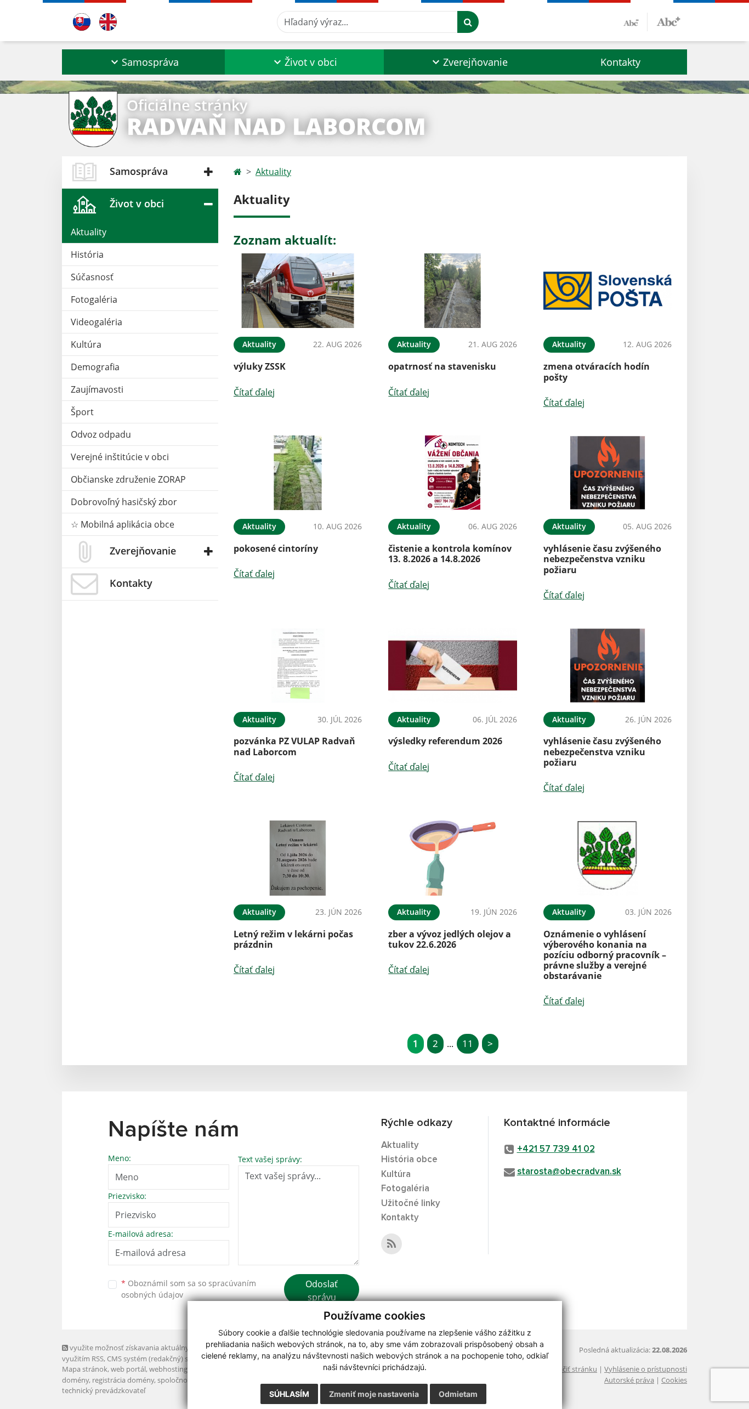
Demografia (95, 367)
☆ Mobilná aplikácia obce (122, 524)
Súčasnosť (92, 277)
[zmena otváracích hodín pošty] (607, 291)
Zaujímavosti (97, 389)
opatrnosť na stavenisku (442, 366)
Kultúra (86, 344)
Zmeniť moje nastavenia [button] (374, 1394)
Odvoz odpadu (101, 434)
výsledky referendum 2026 (445, 741)
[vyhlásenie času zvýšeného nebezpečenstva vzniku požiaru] (607, 473)
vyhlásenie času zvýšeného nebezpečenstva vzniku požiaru (602, 558)
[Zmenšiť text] (635, 22)
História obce (409, 1159)
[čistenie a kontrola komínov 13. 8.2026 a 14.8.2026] (452, 473)
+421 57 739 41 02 (556, 1149)
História (87, 254)
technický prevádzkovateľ (103, 1390)
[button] (143, 62)
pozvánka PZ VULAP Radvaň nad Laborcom (294, 746)
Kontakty (620, 62)
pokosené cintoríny (276, 548)
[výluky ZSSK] (298, 291)
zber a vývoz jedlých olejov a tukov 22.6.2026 (449, 939)
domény (75, 1380)
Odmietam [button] (458, 1394)
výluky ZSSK (260, 366)
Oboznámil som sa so (188, 1289)
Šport (82, 412)
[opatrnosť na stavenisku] (452, 291)
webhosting (168, 1369)
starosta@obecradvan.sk (569, 1171)
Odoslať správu (321, 1290)
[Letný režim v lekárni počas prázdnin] (298, 858)
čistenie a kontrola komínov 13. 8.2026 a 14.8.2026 (450, 553)
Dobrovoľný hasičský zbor (124, 502)
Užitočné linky (410, 1203)
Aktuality (88, 232)
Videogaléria (96, 322)
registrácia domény (123, 1380)
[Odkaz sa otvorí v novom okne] (391, 1243)
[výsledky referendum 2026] (452, 665)
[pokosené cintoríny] (298, 473)
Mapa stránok (84, 1369)
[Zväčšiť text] (668, 20)
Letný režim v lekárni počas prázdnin (293, 939)
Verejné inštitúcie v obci (120, 457)
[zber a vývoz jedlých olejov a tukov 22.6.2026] (452, 858)
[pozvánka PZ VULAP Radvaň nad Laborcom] (298, 665)
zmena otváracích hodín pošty (596, 371)
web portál (128, 1369)
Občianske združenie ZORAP (128, 479)
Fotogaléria (94, 299)
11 (467, 1043)
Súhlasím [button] (289, 1394)
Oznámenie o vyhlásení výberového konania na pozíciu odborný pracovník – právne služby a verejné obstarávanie (604, 955)
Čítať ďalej (254, 392)
